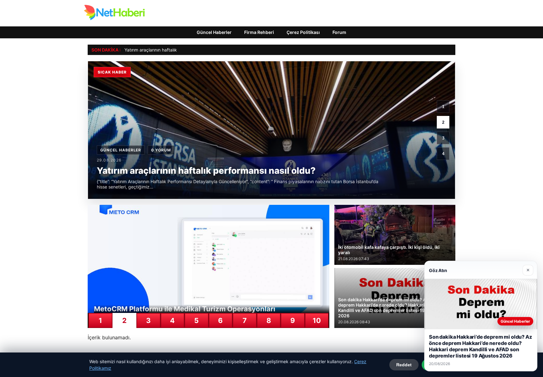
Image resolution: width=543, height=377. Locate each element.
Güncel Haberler (214, 32)
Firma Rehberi (259, 32)
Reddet (404, 364)
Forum (339, 32)
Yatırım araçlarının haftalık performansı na (166, 49)
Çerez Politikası (303, 32)
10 (317, 320)
